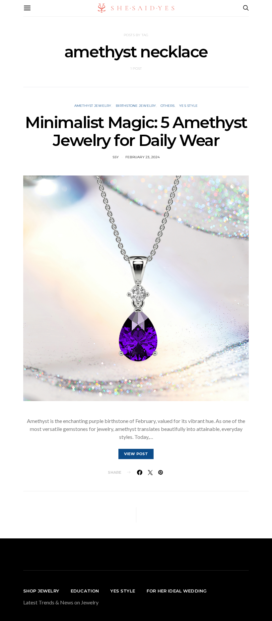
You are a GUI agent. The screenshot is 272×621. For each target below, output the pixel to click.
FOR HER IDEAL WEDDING (177, 590)
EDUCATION (85, 590)
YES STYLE (122, 590)
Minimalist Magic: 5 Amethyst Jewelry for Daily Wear (136, 131)
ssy (115, 157)
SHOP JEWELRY (41, 590)
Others (168, 106)
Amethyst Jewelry (92, 106)
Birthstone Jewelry (136, 106)
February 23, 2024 (142, 157)
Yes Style (188, 106)
